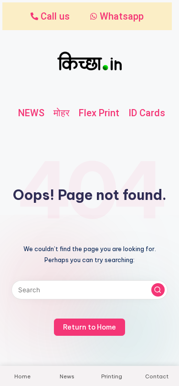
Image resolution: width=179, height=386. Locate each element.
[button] (158, 290)
